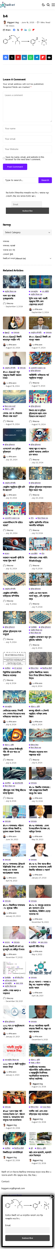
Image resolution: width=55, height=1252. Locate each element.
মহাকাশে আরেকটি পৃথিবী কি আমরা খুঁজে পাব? (13, 559)
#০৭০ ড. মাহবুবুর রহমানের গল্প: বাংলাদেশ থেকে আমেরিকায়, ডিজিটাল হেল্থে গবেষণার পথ (40, 909)
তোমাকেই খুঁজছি (8, 254)
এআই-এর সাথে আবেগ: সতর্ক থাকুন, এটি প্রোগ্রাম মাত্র (39, 595)
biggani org (13, 22)
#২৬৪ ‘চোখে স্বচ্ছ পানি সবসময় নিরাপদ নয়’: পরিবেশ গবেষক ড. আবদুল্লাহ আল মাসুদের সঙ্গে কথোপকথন (14, 1115)
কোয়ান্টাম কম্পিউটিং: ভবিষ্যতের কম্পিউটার (11, 594)
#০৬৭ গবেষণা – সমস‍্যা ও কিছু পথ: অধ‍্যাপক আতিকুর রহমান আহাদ (40, 984)
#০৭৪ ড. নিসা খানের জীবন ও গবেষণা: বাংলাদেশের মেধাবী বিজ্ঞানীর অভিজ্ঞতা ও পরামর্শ (40, 866)
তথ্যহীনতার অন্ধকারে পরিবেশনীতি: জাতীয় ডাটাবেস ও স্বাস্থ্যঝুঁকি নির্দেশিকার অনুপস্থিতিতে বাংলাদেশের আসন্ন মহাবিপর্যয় (39, 1072)
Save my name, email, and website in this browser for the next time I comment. (25, 158)
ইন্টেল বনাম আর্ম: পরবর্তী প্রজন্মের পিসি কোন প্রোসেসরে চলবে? (38, 301)
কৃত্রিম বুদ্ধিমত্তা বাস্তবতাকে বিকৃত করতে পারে (40, 488)
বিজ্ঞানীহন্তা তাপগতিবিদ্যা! (13, 1152)
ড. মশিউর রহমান (37, 309)
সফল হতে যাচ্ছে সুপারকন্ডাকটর (9, 297)
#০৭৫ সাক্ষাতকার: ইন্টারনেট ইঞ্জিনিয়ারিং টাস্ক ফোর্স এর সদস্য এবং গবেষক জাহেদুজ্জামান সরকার (14, 868)
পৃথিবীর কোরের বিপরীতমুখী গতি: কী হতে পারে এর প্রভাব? (13, 751)
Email (8, 1225)
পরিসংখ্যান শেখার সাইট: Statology (38, 559)
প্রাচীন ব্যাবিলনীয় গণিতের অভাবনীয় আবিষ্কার (39, 524)
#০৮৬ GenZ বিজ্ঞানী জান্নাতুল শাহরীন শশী (12, 338)
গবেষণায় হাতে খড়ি (9, 250)
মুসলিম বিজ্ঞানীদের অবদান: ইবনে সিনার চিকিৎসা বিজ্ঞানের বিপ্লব (40, 675)
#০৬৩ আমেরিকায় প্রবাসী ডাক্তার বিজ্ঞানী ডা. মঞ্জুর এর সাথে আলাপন (40, 1028)
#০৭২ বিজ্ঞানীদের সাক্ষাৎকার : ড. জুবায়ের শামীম (14, 906)
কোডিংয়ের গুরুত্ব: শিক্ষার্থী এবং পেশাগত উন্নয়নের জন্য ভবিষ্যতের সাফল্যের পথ (14, 713)
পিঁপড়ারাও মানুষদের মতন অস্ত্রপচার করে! (38, 753)
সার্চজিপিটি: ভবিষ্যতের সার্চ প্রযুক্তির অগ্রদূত (39, 376)
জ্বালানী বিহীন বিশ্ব (36, 946)
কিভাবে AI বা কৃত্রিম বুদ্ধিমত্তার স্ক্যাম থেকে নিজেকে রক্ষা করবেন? (38, 413)
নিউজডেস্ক (10, 303)
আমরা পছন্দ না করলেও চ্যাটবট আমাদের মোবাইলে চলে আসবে (39, 451)
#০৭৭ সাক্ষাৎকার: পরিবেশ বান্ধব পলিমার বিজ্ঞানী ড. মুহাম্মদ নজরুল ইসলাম (13, 828)
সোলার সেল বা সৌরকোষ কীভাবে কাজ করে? (12, 415)
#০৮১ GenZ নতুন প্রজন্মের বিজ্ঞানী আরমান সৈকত (12, 374)
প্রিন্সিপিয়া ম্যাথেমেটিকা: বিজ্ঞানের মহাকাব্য (12, 674)
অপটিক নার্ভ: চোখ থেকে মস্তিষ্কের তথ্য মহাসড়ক (38, 1112)
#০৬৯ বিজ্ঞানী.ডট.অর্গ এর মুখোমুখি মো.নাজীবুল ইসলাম (14, 948)
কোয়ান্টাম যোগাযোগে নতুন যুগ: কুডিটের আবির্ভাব (40, 638)
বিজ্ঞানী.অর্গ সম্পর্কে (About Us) (14, 258)
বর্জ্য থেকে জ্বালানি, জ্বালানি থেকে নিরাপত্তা (40, 1154)
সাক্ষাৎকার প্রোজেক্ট (9, 245)
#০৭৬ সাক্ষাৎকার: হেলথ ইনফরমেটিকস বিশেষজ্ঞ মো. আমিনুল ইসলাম (39, 828)
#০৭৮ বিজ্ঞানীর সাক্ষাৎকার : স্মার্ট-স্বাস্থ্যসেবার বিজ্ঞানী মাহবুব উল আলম (40, 790)
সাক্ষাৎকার (6, 241)
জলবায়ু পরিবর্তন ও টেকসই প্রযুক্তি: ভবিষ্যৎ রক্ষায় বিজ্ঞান (39, 713)
